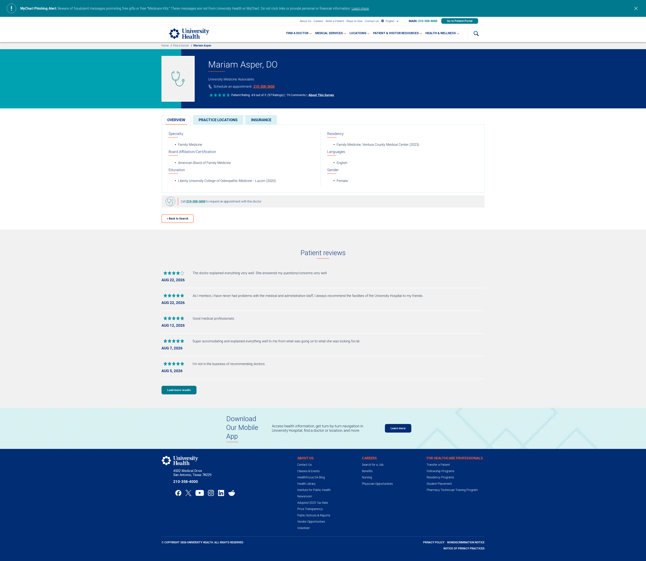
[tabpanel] (323, 158)
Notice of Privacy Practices (464, 548)
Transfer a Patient (438, 464)
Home (165, 45)
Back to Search (177, 218)
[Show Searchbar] (476, 33)
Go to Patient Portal (459, 21)
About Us (305, 21)
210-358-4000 (427, 21)
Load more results (179, 390)
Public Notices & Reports (313, 515)
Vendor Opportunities (311, 521)
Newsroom (304, 496)
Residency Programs (440, 477)
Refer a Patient (335, 21)
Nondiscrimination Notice (466, 542)
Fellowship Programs (440, 471)
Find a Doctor (181, 45)
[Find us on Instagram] (211, 493)
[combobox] (390, 21)
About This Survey (321, 95)
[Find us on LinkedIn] (221, 493)
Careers (318, 21)
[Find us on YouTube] (199, 493)
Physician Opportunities (377, 483)
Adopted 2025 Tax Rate (312, 502)
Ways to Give (354, 21)
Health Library (306, 483)
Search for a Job (373, 464)
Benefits (367, 471)
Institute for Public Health (314, 490)
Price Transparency (310, 509)
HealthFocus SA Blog (311, 477)
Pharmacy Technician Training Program (452, 490)
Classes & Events (308, 471)
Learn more (360, 8)
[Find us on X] (188, 493)
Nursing (367, 477)
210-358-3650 (264, 86)
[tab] (176, 119)
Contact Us (372, 21)
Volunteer (303, 528)
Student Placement (439, 483)
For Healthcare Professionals (455, 458)
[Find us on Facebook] (178, 493)
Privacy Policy (433, 542)
